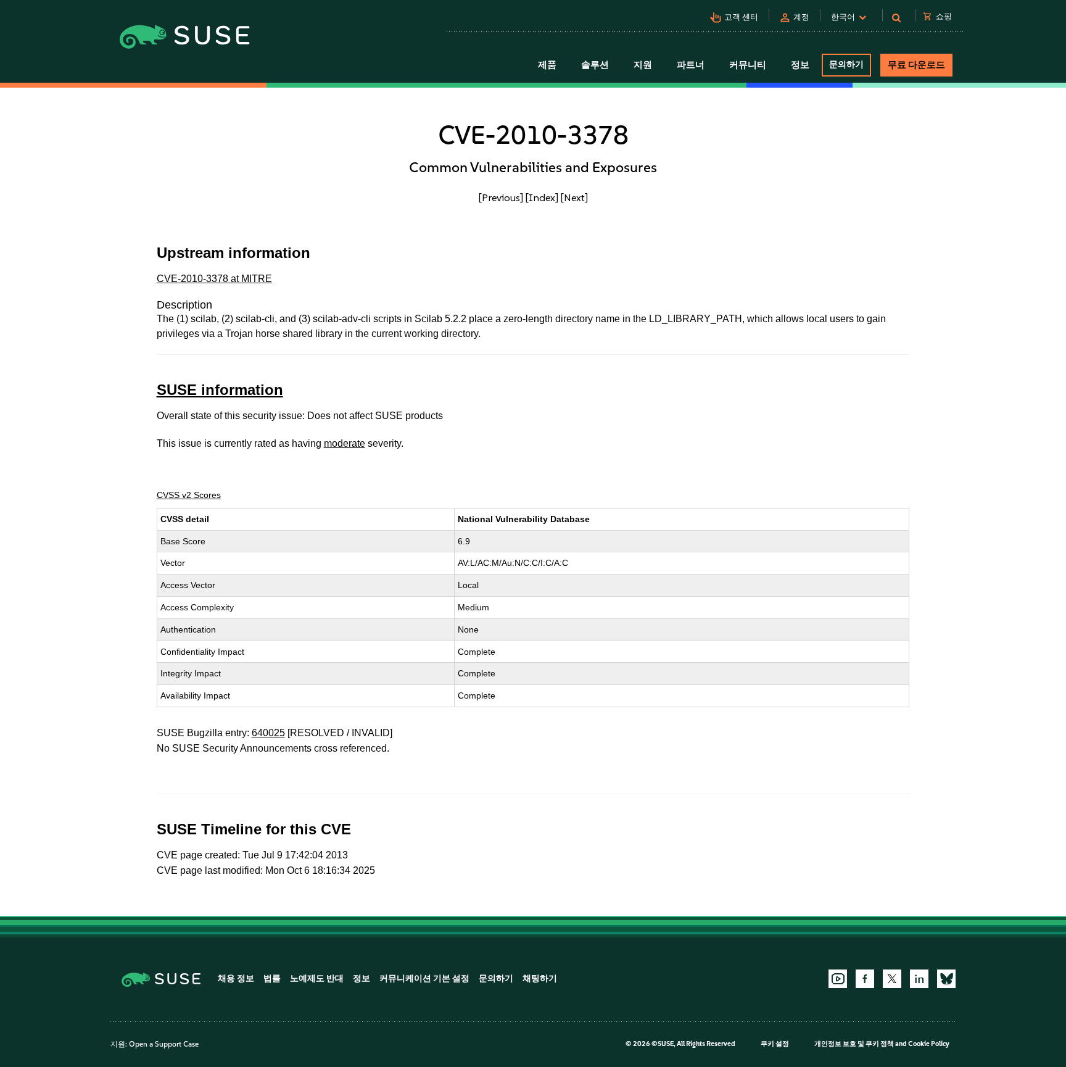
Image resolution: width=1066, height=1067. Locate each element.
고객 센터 (741, 17)
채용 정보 (236, 978)
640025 (268, 733)
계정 (801, 17)
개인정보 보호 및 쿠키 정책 (854, 1044)
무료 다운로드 (916, 64)
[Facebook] (865, 978)
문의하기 (846, 64)
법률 (272, 978)
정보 (361, 978)
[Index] (542, 197)
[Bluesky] (946, 978)
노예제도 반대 (317, 978)
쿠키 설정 (775, 1044)
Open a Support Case (164, 1044)
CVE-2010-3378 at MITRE (214, 278)
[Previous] (501, 197)
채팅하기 (540, 978)
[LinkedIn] (919, 978)
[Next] (574, 197)
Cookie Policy (928, 1044)
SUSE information (220, 389)
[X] (892, 978)
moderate (344, 443)
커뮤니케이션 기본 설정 (424, 978)
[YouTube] (837, 978)
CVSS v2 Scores (189, 495)
